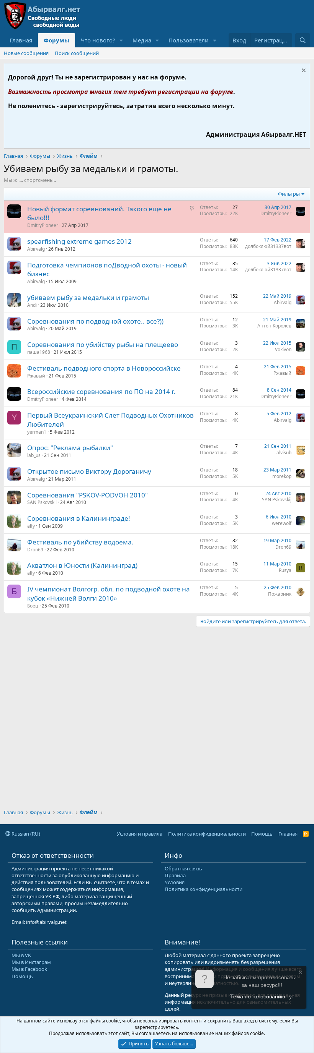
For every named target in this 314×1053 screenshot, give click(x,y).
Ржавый (36, 376)
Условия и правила (139, 833)
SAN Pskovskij (42, 502)
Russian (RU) (25, 833)
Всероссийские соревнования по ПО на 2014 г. (101, 391)
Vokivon (283, 349)
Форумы (56, 40)
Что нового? (98, 40)
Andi (32, 305)
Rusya (285, 570)
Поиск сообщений (77, 53)
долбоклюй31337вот (268, 246)
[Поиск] (302, 40)
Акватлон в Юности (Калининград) (82, 565)
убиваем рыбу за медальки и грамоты (88, 297)
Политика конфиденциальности (207, 833)
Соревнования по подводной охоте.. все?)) (95, 321)
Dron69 (35, 549)
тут (290, 996)
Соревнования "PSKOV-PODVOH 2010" (87, 495)
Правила (175, 875)
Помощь (262, 833)
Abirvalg (36, 249)
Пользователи (188, 40)
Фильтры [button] (289, 193)
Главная (21, 40)
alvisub (283, 452)
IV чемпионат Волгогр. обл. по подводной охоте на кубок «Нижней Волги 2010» (108, 594)
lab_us (34, 455)
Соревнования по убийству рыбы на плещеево (102, 344)
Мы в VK (21, 955)
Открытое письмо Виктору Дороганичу (89, 471)
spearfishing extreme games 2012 (79, 241)
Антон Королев (274, 325)
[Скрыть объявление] (302, 71)
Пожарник (279, 594)
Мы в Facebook (29, 969)
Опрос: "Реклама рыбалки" (70, 447)
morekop (281, 476)
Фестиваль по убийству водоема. (80, 542)
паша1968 (38, 352)
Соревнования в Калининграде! (78, 518)
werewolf (281, 523)
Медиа (141, 40)
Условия (175, 882)
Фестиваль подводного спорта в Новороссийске (104, 368)
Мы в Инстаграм (31, 962)
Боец (32, 606)
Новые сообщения (26, 53)
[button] (121, 40)
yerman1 (36, 432)
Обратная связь (183, 868)
